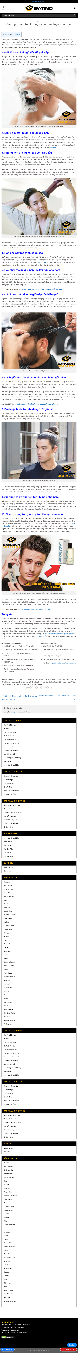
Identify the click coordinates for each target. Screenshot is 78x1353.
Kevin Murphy (8, 889)
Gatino (41, 636)
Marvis (6, 998)
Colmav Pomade (9, 944)
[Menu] (3, 8)
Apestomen (7, 951)
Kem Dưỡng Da (9, 780)
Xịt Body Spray (9, 827)
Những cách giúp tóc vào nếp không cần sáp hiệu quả (37, 404)
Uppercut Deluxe (9, 962)
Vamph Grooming (9, 966)
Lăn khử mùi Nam (10, 816)
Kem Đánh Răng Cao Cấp (12, 812)
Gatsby (6, 958)
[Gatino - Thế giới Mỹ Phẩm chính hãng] (39, 8)
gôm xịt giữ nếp (69, 634)
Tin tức (39, 21)
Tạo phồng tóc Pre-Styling (12, 758)
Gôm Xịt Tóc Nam (10, 732)
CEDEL (6, 947)
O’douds (6, 995)
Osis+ (6, 900)
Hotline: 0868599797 (39, 1)
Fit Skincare (8, 1024)
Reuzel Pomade (9, 896)
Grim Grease (8, 1002)
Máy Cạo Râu (8, 842)
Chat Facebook (7, 1349)
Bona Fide (7, 980)
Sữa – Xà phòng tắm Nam (12, 805)
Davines (6, 922)
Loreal (6, 969)
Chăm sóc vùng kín (10, 820)
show (18, 34)
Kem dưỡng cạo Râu (11, 823)
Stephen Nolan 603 (10, 1020)
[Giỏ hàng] (75, 8)
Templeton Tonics (9, 1013)
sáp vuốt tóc (49, 634)
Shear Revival (8, 1009)
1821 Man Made (9, 926)
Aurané (6, 955)
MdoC (6, 1006)
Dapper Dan (8, 911)
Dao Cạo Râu (8, 849)
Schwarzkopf (8, 987)
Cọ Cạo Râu (8, 852)
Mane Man (7, 907)
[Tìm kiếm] (74, 15)
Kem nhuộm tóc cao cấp (12, 747)
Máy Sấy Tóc (8, 761)
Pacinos (6, 936)
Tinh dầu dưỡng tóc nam (12, 743)
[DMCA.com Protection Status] (8, 1337)
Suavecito (7, 933)
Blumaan (7, 882)
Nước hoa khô (8, 867)
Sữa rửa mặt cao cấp (11, 776)
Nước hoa (7, 871)
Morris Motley (8, 893)
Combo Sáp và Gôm (10, 739)
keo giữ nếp (58, 634)
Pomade (6, 728)
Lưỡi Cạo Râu (8, 856)
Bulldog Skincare (9, 976)
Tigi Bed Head (8, 929)
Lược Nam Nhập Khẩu (11, 765)
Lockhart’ (7, 984)
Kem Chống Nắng (10, 794)
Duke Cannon (8, 973)
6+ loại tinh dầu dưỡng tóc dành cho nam (34, 609)
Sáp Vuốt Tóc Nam (10, 725)
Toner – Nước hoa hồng (11, 790)
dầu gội (53, 148)
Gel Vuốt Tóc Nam (10, 736)
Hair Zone (7, 1017)
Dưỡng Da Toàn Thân (11, 809)
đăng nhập (15, 712)
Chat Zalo (72, 1345)
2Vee (5, 940)
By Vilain (6, 904)
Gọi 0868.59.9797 (68, 1349)
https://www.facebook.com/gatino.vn (63, 663)
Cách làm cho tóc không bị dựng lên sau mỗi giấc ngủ (41, 289)
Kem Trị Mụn (8, 787)
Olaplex (6, 991)
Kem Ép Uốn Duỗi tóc (11, 750)
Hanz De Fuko (8, 885)
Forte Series (8, 918)
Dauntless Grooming (10, 915)
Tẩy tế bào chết (9, 783)
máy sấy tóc (41, 262)
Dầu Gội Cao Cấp (9, 754)
